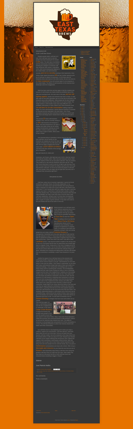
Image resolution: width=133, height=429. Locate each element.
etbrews (92, 63)
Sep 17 (84, 137)
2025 (82, 106)
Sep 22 (84, 125)
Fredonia (92, 94)
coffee (92, 178)
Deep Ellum (93, 124)
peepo (68, 420)
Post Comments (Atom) (45, 412)
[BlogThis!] (55, 369)
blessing (92, 176)
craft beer (92, 59)
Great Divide (93, 132)
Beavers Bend (93, 108)
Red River (92, 164)
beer (91, 60)
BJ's (91, 107)
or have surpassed (43, 81)
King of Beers (93, 140)
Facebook (92, 64)
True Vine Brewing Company (92, 173)
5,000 (38, 62)
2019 (82, 109)
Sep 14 (84, 142)
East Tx (92, 73)
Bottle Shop (93, 113)
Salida (92, 165)
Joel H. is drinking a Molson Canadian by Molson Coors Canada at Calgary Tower (84, 98)
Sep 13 (84, 143)
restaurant (92, 80)
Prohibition (93, 162)
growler (92, 180)
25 (44, 119)
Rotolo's (92, 70)
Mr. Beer (92, 152)
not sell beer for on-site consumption (49, 107)
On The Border (93, 156)
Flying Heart (93, 131)
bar (91, 100)
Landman (39, 241)
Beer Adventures (49, 47)
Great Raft (92, 67)
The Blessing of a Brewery (85, 130)
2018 (82, 111)
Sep (83, 121)
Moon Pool (62, 221)
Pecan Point (93, 158)
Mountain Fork (93, 149)
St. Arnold (92, 168)
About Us (42, 47)
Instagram (92, 66)
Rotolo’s (39, 350)
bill (56, 75)
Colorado (92, 89)
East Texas (93, 62)
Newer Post (38, 410)
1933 (92, 104)
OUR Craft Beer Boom (85, 134)
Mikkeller (92, 142)
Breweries (92, 83)
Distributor (92, 125)
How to (92, 137)
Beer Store (93, 111)
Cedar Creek (93, 87)
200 (39, 123)
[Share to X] (56, 369)
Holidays (92, 134)
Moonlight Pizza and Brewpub (94, 148)
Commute (92, 120)
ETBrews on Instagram (85, 54)
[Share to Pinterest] (59, 369)
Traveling (92, 97)
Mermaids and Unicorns (44, 348)
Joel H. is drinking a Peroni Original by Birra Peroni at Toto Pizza (84, 92)
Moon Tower (93, 146)
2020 (82, 108)
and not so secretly (48, 73)
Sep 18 (84, 127)
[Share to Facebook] (58, 369)
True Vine (59, 216)
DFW (91, 122)
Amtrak (92, 105)
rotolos (92, 103)
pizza (92, 183)
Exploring (92, 128)
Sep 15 (84, 140)
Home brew (93, 135)
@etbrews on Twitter (85, 52)
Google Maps (93, 74)
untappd (92, 81)
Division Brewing (42, 298)
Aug (83, 147)
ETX (91, 71)
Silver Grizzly (93, 166)
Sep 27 (84, 124)
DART (92, 121)
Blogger (76, 420)
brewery (92, 78)
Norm (92, 155)
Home (36, 47)
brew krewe (93, 177)
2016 (82, 114)
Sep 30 (84, 122)
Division (92, 127)
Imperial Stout (93, 138)
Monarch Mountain (92, 144)
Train (92, 171)
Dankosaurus (41, 346)
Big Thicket (93, 112)
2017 (82, 113)
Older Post (74, 410)
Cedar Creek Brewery (44, 310)
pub (91, 101)
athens (92, 98)
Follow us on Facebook (85, 51)
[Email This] (54, 369)
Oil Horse (70, 221)
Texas (38, 372)
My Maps (92, 153)
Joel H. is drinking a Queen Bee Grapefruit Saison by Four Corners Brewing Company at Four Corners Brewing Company (84, 84)
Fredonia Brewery (60, 232)
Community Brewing (93, 118)
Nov (83, 117)
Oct (83, 119)
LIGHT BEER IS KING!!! (52, 147)
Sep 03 (84, 145)
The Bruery (93, 169)
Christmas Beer (93, 115)
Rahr (91, 96)
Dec (83, 116)
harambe (92, 181)
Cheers (92, 88)
